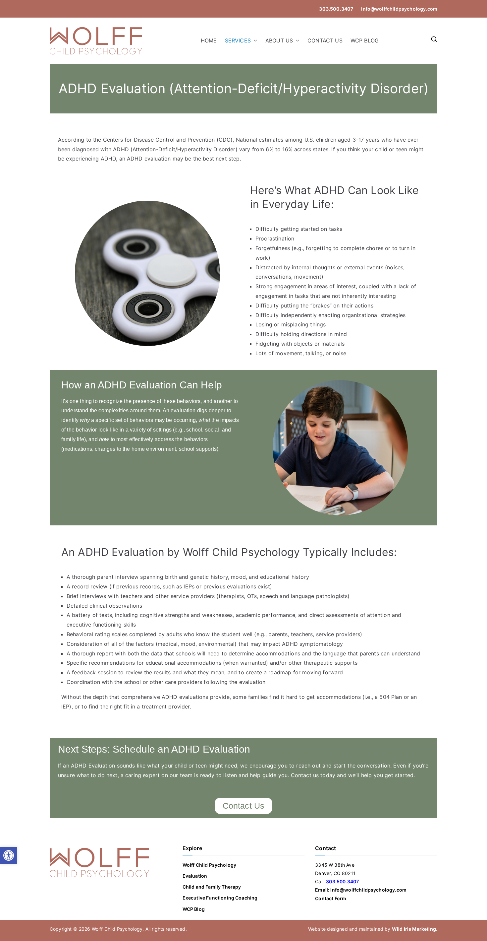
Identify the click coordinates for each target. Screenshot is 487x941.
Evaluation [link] (195, 876)
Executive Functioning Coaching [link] (220, 898)
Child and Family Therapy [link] (212, 887)
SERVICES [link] (238, 40)
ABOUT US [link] (279, 40)
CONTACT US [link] (325, 40)
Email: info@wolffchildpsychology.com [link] (360, 890)
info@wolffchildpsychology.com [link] (398, 9)
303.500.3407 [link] (336, 9)
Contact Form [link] (330, 898)
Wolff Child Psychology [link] (210, 865)
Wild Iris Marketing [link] (414, 929)
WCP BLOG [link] (365, 40)
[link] (8, 855)
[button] (254, 40)
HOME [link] (209, 40)
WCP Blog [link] (194, 909)
